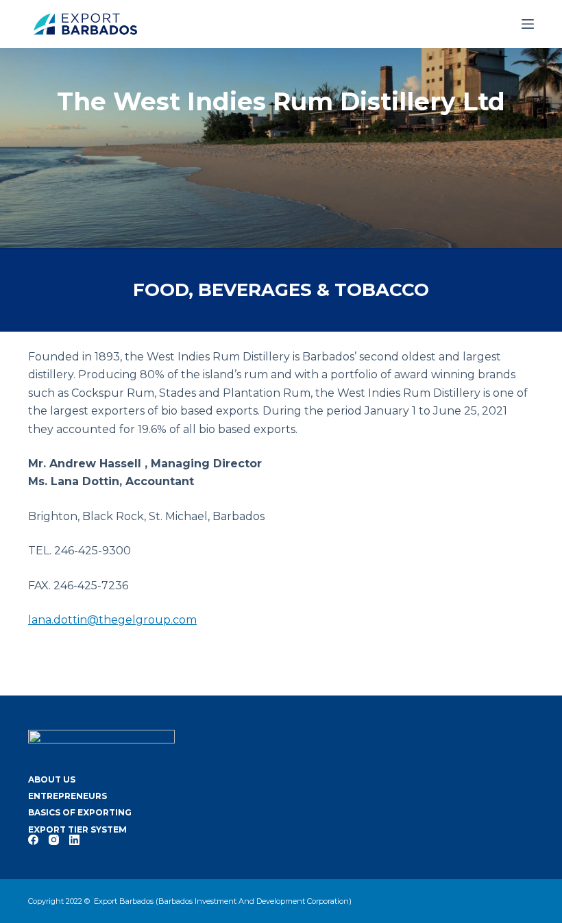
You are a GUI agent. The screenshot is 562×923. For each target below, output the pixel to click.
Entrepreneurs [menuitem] (67, 796)
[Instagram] (54, 840)
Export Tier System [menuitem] (77, 829)
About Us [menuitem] (51, 779)
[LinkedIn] (74, 840)
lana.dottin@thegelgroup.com (112, 619)
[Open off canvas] (528, 24)
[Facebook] (33, 840)
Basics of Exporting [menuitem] (80, 812)
